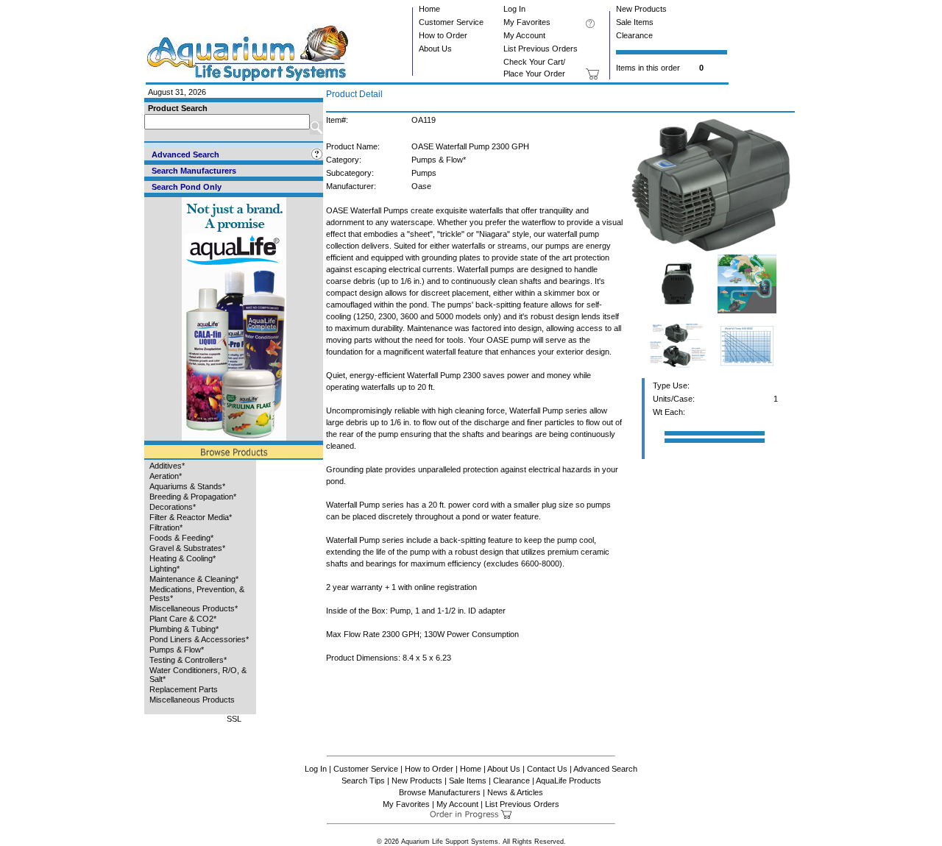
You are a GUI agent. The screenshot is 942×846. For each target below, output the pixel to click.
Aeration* (165, 476)
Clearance (634, 35)
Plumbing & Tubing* (184, 629)
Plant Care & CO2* (182, 618)
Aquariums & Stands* (187, 486)
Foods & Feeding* (181, 537)
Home (429, 8)
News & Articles (515, 792)
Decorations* (172, 506)
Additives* (167, 465)
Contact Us (547, 768)
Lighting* (164, 568)
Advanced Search (605, 768)
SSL (234, 718)
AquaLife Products (568, 780)
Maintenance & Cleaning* (193, 579)
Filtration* (166, 527)
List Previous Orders (540, 48)
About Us (435, 48)
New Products (641, 8)
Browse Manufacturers (440, 792)
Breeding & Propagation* (192, 496)
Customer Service (451, 22)
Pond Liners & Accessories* (199, 639)
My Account (524, 35)
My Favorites (526, 22)
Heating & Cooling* (182, 558)
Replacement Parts (183, 689)
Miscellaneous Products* (193, 608)
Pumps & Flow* (176, 649)
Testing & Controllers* (188, 659)
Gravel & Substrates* (187, 548)
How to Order (443, 35)
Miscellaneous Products (192, 699)
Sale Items (635, 22)
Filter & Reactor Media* (190, 517)
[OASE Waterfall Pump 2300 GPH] (712, 251)
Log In (514, 8)
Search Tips (363, 780)
